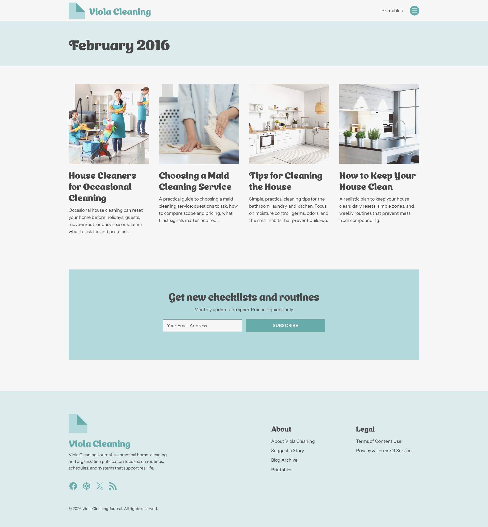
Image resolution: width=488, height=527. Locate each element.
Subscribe (285, 325)
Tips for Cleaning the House (286, 180)
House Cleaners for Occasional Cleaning (102, 186)
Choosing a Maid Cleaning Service (195, 180)
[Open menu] (414, 11)
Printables (392, 10)
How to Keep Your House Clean (377, 180)
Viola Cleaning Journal (102, 508)
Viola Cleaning (120, 11)
